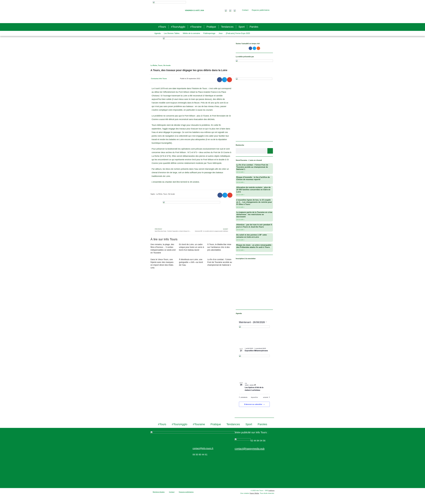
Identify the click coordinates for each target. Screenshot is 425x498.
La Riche (154, 65)
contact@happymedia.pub (250, 448)
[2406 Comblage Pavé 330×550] (254, 108)
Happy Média (254, 493)
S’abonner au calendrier (253, 404)
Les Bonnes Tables (172, 33)
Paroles (254, 26)
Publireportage (209, 33)
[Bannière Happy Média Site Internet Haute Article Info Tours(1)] (191, 214)
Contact (245, 10)
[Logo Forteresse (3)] (254, 66)
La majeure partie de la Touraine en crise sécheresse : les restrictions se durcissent (254, 214)
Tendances (227, 26)
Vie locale (167, 65)
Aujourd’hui (254, 397)
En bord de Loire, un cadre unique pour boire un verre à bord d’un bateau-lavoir (191, 247)
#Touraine (196, 26)
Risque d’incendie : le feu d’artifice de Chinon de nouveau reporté (253, 178)
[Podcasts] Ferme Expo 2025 (238, 33)
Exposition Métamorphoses (256, 350)
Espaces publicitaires (260, 10)
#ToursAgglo (178, 26)
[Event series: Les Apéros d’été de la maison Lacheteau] (255, 385)
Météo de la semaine (191, 33)
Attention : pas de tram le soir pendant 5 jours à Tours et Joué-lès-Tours (254, 226)
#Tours (162, 26)
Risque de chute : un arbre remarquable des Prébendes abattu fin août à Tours (253, 246)
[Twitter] (254, 48)
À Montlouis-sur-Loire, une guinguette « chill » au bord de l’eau (191, 262)
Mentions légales (159, 492)
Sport (242, 26)
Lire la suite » (240, 172)
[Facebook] (250, 48)
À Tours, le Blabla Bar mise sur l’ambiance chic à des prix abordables (219, 247)
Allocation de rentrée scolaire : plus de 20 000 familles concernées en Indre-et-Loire (253, 189)
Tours (160, 65)
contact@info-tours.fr (203, 448)
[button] (219, 79)
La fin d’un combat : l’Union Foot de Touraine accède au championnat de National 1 (219, 262)
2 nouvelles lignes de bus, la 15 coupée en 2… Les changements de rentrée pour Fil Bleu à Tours (254, 202)
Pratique (211, 26)
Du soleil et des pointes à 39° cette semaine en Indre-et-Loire (251, 236)
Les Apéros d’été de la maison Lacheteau (254, 388)
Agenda (157, 33)
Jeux (221, 33)
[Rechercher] (270, 151)
